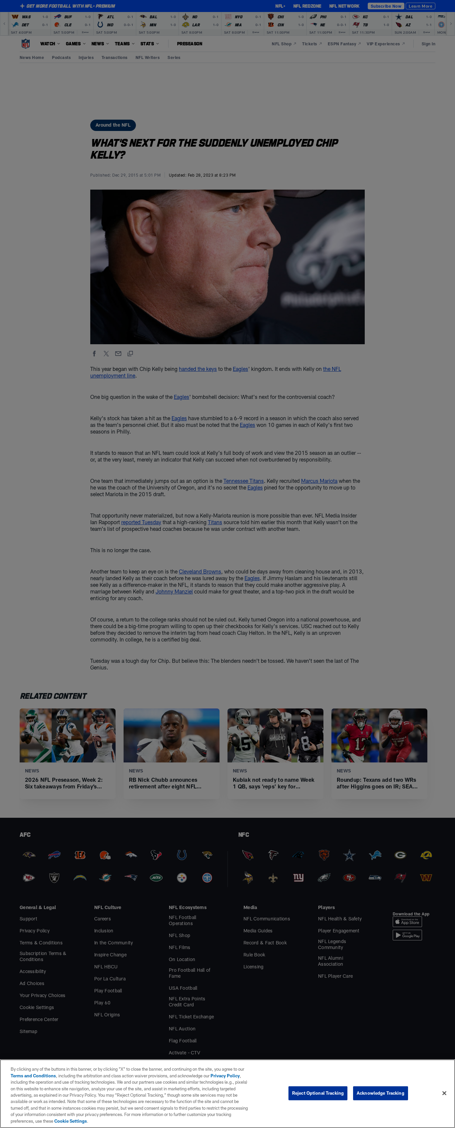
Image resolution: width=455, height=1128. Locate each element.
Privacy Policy (225, 1075)
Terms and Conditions (33, 1075)
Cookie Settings (70, 1121)
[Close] (444, 1093)
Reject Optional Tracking (318, 1093)
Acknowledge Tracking (380, 1093)
